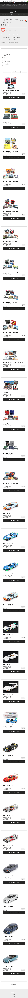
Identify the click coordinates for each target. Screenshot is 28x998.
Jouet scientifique (6, 64)
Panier (13, 1)
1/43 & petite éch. (6, 54)
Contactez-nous (13, 990)
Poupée (4, 58)
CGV (14, 996)
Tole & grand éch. (6, 55)
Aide (14, 994)
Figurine (4, 57)
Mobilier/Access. (6, 66)
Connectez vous (19, 1)
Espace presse (14, 992)
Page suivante (13, 984)
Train (4, 60)
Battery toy (5, 63)
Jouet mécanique (6, 61)
